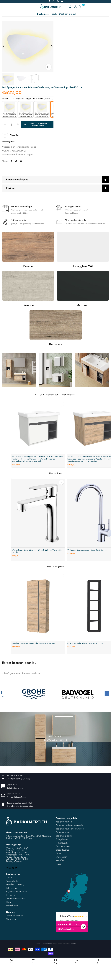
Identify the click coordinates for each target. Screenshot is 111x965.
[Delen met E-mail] (21, 161)
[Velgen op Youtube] (62, 1)
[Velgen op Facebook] (49, 1)
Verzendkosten (12, 880)
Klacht (8, 902)
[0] (80, 6)
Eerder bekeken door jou (19, 662)
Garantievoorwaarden (15, 898)
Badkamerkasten (63, 832)
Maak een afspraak (67, 13)
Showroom (11, 919)
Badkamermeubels (64, 821)
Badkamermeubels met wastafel (69, 825)
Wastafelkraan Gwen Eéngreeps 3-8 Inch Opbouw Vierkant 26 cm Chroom (37, 551)
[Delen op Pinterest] (16, 161)
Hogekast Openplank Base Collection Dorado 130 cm (33, 643)
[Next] (50, 46)
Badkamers (42, 13)
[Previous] (6, 46)
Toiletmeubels (62, 842)
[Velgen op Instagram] (53, 1)
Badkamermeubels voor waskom (70, 828)
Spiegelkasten (62, 839)
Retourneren (11, 888)
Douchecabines (63, 846)
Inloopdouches (62, 849)
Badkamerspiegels (64, 835)
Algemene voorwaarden (16, 891)
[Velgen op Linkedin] (58, 1)
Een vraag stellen (8, 141)
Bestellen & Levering (15, 884)
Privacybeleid (12, 905)
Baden (58, 853)
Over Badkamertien (14, 915)
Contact (9, 877)
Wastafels (60, 860)
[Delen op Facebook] (11, 161)
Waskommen (61, 856)
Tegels (54, 13)
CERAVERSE (73, 944)
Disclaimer (10, 895)
